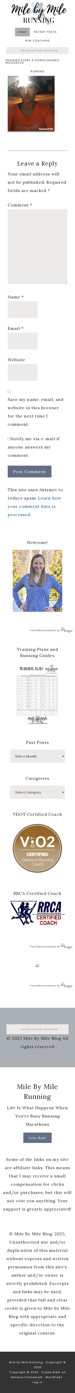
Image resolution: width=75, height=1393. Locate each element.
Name (16, 296)
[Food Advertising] (37, 966)
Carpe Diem (51, 1372)
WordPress (53, 1377)
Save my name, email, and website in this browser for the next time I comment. (36, 412)
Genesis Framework (26, 1377)
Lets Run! (37, 1138)
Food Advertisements (43, 630)
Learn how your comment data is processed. (34, 506)
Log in (37, 1382)
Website (16, 359)
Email (16, 328)
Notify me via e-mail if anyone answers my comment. (34, 447)
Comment (20, 205)
